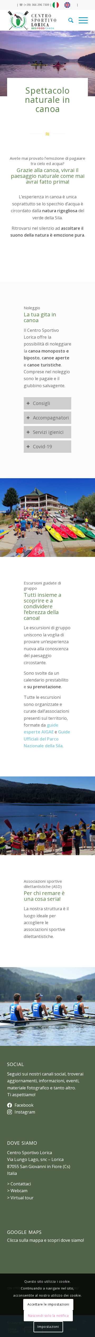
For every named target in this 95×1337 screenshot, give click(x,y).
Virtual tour (22, 1198)
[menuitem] (68, 20)
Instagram (25, 1112)
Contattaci (21, 1184)
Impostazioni (48, 1326)
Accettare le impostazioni (48, 1304)
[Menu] (80, 20)
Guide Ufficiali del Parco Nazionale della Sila (47, 739)
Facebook (24, 1105)
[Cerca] (68, 20)
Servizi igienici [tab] (48, 432)
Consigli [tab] (41, 403)
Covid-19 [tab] (42, 446)
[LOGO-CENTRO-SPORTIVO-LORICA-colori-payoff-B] (39, 20)
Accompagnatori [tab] (51, 417)
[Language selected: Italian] (64, 5)
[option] (68, 5)
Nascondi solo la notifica (48, 1315)
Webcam (19, 1191)
